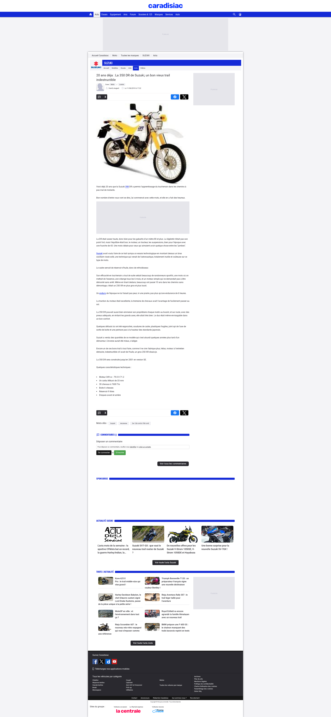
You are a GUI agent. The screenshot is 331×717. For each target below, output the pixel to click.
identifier (133, 447)
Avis (125, 14)
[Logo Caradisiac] (165, 10)
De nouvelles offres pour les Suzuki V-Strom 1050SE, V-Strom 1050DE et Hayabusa (181, 549)
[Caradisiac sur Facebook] (95, 662)
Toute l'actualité (105, 571)
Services (169, 14)
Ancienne (123, 423)
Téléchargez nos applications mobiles (112, 669)
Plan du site (198, 679)
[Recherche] (234, 14)
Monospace (96, 690)
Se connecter (104, 452)
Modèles (115, 68)
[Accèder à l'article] (114, 534)
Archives (197, 676)
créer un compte (145, 447)
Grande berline (97, 685)
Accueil (106, 68)
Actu (97, 14)
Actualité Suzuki (104, 520)
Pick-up (129, 687)
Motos (162, 680)
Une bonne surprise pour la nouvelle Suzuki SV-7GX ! (215, 547)
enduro (102, 293)
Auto (177, 14)
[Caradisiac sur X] (102, 662)
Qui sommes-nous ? (179, 698)
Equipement (115, 14)
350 (127, 186)
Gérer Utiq (197, 691)
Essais (104, 14)
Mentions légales (200, 681)
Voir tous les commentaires (173, 463)
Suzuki (108, 62)
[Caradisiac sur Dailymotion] (108, 662)
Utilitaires (129, 690)
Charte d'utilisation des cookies (205, 686)
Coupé (128, 680)
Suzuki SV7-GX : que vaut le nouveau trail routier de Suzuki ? (148, 549)
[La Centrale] (128, 713)
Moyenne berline (98, 683)
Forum (133, 14)
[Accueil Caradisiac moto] (90, 14)
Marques (159, 14)
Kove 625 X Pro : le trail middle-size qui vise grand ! (128, 581)
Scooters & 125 (145, 14)
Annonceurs (145, 698)
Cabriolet (129, 683)
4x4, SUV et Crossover (134, 685)
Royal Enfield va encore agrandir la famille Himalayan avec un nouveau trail (175, 614)
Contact (134, 698)
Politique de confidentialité (203, 684)
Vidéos (142, 68)
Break (94, 687)
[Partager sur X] (184, 96)
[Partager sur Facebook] (175, 96)
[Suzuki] (96, 68)
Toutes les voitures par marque (171, 685)
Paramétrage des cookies (203, 689)
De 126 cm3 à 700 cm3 (140, 423)
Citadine (95, 680)
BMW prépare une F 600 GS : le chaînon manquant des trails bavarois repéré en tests (175, 627)
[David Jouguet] (100, 90)
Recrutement (195, 698)
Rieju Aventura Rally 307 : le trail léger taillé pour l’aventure (175, 598)
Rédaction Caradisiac (160, 698)
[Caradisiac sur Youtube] (114, 662)
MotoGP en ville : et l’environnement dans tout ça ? (127, 614)
